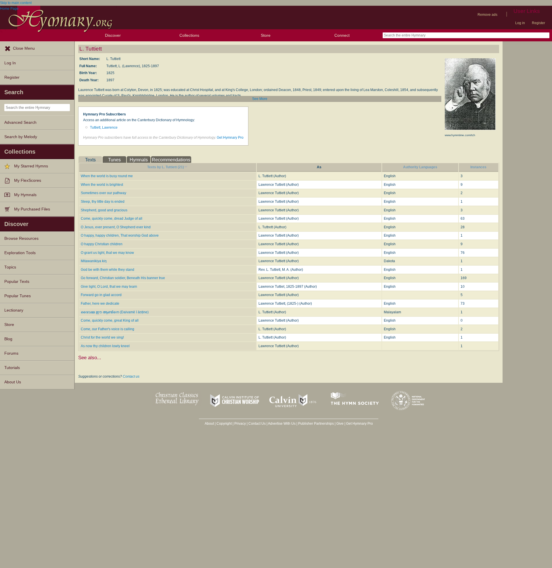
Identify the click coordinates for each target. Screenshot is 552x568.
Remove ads (487, 15)
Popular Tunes (17, 296)
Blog (8, 339)
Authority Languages (420, 167)
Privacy (240, 424)
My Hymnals (25, 195)
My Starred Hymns (31, 166)
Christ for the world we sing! (102, 337)
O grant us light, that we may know (107, 253)
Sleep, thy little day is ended (102, 202)
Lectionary (13, 310)
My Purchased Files (32, 209)
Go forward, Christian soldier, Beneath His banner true (123, 278)
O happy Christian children (101, 244)
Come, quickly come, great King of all (110, 320)
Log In (10, 63)
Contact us (131, 376)
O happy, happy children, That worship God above (120, 235)
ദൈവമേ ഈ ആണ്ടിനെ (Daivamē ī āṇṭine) (115, 312)
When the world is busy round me (107, 176)
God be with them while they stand (107, 270)
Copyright (224, 424)
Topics (10, 267)
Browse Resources (21, 238)
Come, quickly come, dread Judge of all (111, 219)
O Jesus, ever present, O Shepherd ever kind (116, 227)
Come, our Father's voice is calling (107, 329)
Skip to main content (16, 3)
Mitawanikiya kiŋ (94, 261)
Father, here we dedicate (100, 304)
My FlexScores (27, 180)
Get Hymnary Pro (230, 138)
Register (538, 23)
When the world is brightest (102, 185)
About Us (12, 382)
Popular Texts (16, 281)
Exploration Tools (20, 253)
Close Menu (24, 48)
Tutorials (12, 368)
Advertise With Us (282, 424)
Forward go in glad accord (101, 295)
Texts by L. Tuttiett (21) (165, 167)
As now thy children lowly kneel (105, 346)
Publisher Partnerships (316, 424)
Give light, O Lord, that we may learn (109, 287)
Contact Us (257, 424)
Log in (520, 23)
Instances (478, 167)
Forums (11, 353)
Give (340, 424)
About (209, 424)
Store (266, 35)
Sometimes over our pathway (103, 193)
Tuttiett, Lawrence (104, 127)
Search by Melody (20, 137)
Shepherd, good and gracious (104, 210)
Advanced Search (20, 122)
